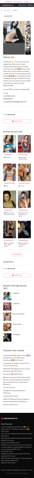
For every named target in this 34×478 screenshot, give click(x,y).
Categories (8, 470)
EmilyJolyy (23, 154)
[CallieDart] (7, 296)
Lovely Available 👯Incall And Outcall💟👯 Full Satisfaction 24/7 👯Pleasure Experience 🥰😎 (17, 358)
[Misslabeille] (7, 337)
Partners (24, 470)
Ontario (13, 214)
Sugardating (8, 1)
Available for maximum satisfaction (14, 390)
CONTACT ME (17, 121)
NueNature (8, 240)
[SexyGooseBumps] (7, 316)
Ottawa (26, 213)
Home (3, 470)
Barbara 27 (6, 404)
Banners (18, 470)
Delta (7, 186)
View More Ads (17, 254)
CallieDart (8, 154)
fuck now (26, 1)
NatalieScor (23, 210)
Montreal (23, 244)
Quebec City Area (23, 159)
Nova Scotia (11, 114)
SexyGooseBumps (11, 183)
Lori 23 (5, 387)
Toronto (22, 186)
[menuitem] (8, 2)
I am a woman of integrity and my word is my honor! (17, 434)
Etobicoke (8, 157)
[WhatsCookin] (7, 327)
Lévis (21, 157)
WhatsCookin (24, 183)
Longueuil (9, 244)
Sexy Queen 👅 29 (9, 374)
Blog (14, 470)
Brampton (8, 213)
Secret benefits (18, 1)
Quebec (25, 157)
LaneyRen (8, 210)
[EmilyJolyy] (7, 306)
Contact (30, 470)
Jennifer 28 (6, 396)
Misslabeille (23, 240)
